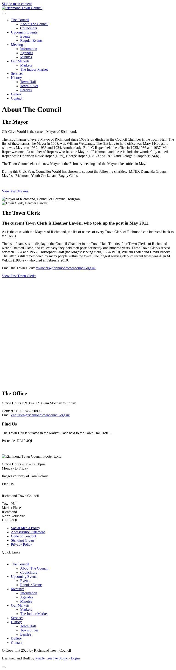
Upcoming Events (24, 32)
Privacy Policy (21, 544)
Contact (16, 98)
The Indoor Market (34, 69)
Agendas (26, 53)
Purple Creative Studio (51, 658)
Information (28, 49)
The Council (20, 20)
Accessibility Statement (28, 532)
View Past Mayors (15, 191)
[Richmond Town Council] (22, 8)
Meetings (17, 45)
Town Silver (29, 86)
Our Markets (20, 61)
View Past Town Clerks (19, 276)
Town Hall (28, 82)
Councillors (28, 28)
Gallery (16, 94)
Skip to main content (17, 4)
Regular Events (31, 40)
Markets (26, 65)
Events (25, 36)
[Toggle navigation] (4, 13)
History (16, 78)
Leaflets (26, 90)
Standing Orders (23, 540)
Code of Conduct (23, 536)
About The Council (34, 24)
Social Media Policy (25, 528)
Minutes (26, 57)
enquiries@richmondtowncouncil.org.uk (40, 415)
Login (75, 658)
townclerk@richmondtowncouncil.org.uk (66, 268)
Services (17, 73)
